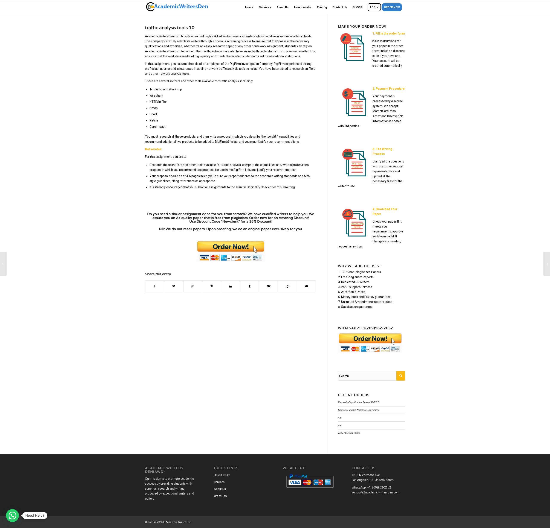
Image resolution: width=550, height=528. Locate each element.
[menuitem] (249, 7)
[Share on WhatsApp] (192, 286)
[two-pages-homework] (3, 264)
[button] (12, 515)
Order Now (220, 496)
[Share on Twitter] (173, 286)
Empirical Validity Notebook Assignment (358, 409)
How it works (222, 475)
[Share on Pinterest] (211, 286)
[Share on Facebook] (154, 286)
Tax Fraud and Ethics (349, 432)
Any (340, 417)
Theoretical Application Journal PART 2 (358, 402)
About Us (220, 488)
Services (219, 482)
